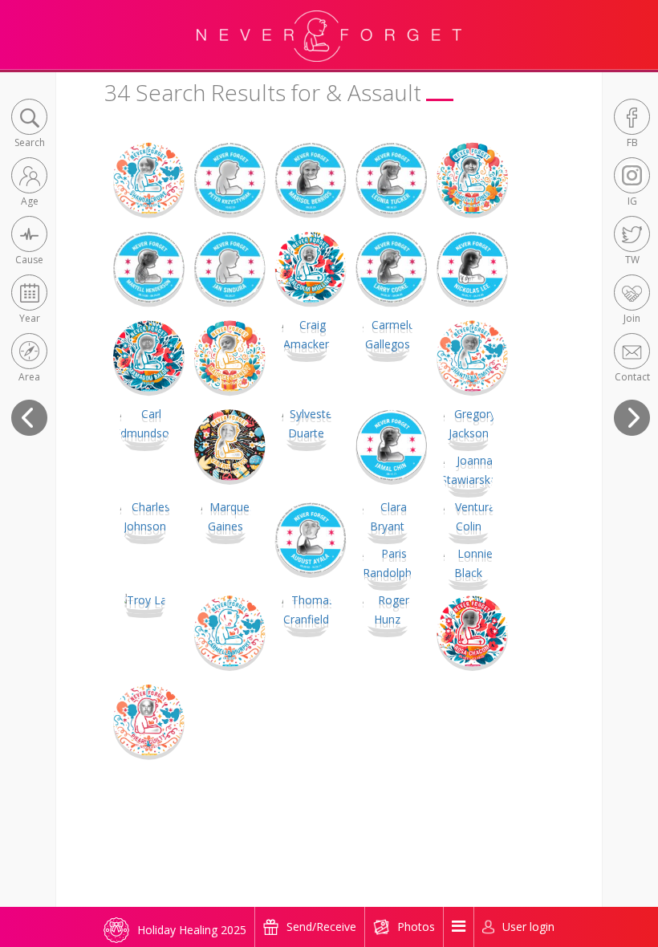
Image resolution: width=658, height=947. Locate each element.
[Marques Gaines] (225, 515)
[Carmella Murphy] (229, 629)
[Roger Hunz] (387, 608)
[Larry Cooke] (391, 266)
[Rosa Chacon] (472, 629)
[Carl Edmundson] (144, 422)
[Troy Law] (145, 599)
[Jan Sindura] (229, 266)
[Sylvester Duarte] (306, 422)
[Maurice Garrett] (229, 355)
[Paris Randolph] (387, 562)
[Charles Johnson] (144, 515)
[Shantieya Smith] (472, 355)
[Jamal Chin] (391, 443)
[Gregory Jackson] (468, 422)
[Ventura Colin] (468, 515)
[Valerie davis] (229, 443)
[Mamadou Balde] (148, 355)
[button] (29, 125)
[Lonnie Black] (468, 562)
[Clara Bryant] (387, 515)
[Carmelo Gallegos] (387, 333)
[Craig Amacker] (306, 333)
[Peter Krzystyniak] (229, 177)
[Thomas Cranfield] (306, 608)
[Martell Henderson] (148, 266)
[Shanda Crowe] (148, 177)
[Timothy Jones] (472, 177)
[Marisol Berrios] (310, 177)
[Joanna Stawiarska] (468, 469)
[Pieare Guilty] (148, 718)
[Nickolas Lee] (472, 266)
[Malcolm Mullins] (310, 266)
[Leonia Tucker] (391, 177)
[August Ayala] (310, 536)
